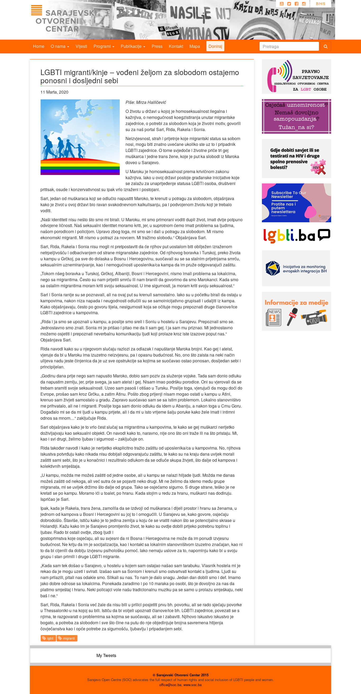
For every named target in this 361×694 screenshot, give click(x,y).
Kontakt (176, 46)
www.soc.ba (192, 684)
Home (38, 46)
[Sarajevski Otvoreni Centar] (74, 20)
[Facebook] (296, 3)
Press (157, 46)
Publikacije (132, 46)
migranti (69, 638)
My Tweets (106, 655)
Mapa (194, 46)
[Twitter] (289, 3)
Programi (103, 46)
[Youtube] (282, 3)
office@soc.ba (170, 684)
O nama (59, 46)
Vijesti (81, 46)
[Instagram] (304, 3)
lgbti (50, 638)
